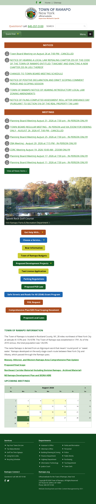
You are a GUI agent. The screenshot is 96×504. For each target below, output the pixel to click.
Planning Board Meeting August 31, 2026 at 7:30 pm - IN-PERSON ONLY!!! (49, 120)
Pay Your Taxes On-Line (15, 445)
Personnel (68, 449)
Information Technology (49, 463)
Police (66, 452)
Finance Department (48, 456)
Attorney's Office (47, 449)
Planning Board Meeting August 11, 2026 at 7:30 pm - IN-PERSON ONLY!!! (49, 162)
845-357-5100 (35, 26)
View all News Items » (17, 171)
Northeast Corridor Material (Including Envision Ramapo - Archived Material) (42, 370)
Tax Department (70, 463)
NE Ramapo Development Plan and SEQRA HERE (27, 375)
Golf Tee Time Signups (15, 452)
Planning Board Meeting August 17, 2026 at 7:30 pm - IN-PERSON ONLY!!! (49, 155)
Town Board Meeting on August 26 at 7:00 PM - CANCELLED (42, 53)
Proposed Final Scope (14, 365)
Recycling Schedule (13, 459)
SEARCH (50, 26)
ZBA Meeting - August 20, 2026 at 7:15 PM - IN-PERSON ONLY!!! (43, 143)
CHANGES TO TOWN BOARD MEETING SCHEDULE (36, 73)
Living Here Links (13, 456)
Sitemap (57, 2)
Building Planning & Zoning (50, 452)
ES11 (81, 489)
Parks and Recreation (71, 445)
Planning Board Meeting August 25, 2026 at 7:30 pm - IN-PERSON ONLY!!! (49, 136)
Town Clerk (68, 466)
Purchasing (68, 459)
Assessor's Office (47, 445)
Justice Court (45, 466)
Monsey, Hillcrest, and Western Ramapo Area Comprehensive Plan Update (41, 359)
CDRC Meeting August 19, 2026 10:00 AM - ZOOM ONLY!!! (40, 149)
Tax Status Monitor (13, 449)
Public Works (69, 456)
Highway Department (48, 459)
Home (47, 2)
